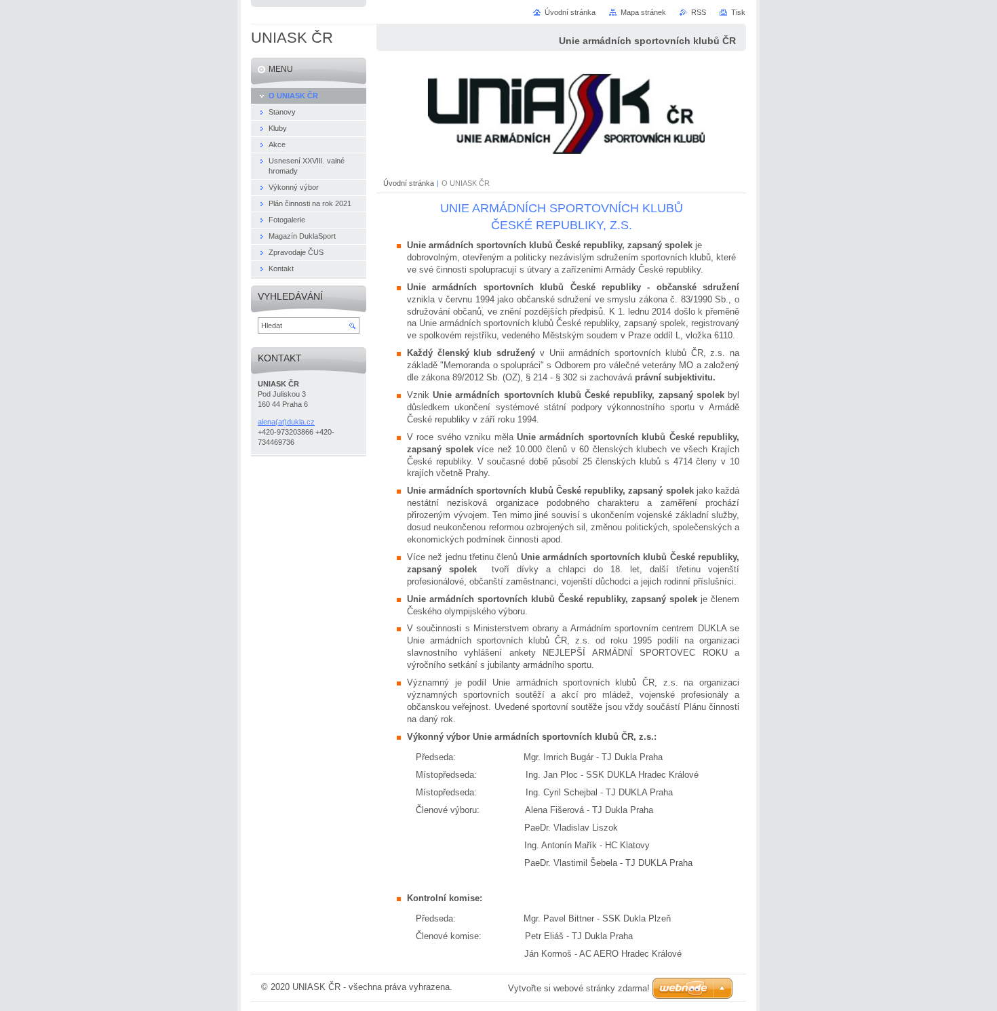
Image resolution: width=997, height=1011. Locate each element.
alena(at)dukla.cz (286, 422)
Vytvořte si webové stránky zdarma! (579, 988)
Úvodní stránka (408, 183)
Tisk (738, 12)
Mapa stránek (643, 12)
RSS (698, 12)
